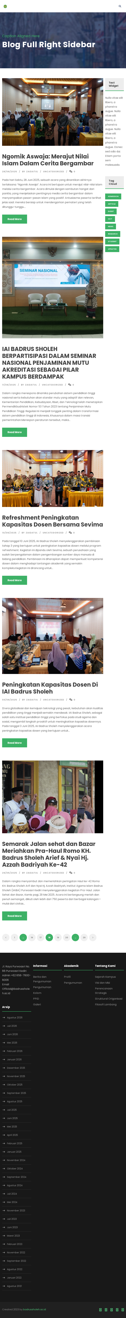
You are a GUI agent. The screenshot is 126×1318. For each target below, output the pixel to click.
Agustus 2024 (15, 1185)
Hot (110, 219)
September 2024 (16, 1177)
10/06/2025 (9, 532)
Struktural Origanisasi (108, 999)
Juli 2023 (12, 1219)
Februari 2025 (14, 1143)
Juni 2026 (12, 1034)
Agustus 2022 (14, 1269)
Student (112, 241)
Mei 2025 (12, 1126)
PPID (36, 999)
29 (84, 937)
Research (112, 234)
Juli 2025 (12, 1109)
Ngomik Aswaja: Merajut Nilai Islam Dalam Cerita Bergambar (48, 159)
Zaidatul (32, 171)
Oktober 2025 (14, 1084)
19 (58, 937)
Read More (15, 219)
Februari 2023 (14, 1244)
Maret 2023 (13, 1235)
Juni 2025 (12, 1118)
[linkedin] (106, 1310)
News (110, 226)
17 (41, 937)
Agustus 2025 (14, 1101)
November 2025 (16, 1076)
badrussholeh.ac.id (34, 1309)
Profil (67, 977)
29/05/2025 (9, 872)
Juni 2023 (12, 1227)
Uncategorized (53, 171)
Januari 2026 (14, 1059)
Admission (113, 196)
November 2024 (16, 1160)
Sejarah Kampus (105, 977)
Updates (112, 249)
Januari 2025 (14, 1151)
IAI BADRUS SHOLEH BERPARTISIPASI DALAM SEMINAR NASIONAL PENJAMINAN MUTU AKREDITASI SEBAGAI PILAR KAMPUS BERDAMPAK (49, 363)
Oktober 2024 (15, 1168)
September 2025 (16, 1093)
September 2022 (16, 1261)
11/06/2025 (9, 384)
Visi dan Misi (102, 983)
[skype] (111, 1310)
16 (32, 937)
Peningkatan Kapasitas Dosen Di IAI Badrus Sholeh (50, 688)
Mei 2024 (12, 1202)
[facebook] (100, 1310)
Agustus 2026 (14, 1017)
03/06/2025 (9, 699)
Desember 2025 (16, 1068)
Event (111, 211)
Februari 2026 (14, 1051)
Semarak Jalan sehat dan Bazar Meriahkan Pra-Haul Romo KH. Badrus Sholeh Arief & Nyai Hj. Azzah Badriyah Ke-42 (48, 854)
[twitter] (117, 1310)
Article (112, 204)
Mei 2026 (12, 1042)
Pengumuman (42, 987)
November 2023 (16, 1210)
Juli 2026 (12, 1026)
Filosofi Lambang (105, 1004)
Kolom (37, 993)
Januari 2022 (14, 1277)
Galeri (37, 1004)
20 (66, 937)
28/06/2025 (9, 171)
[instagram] (123, 1310)
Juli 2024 (12, 1193)
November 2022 (16, 1252)
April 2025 (12, 1135)
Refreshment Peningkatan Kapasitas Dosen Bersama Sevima (52, 521)
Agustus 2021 (14, 1286)
